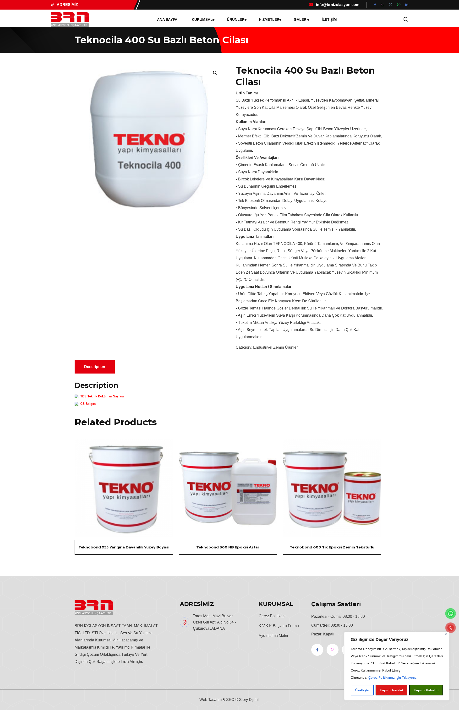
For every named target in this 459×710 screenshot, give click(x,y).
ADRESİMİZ (67, 5)
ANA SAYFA (167, 19)
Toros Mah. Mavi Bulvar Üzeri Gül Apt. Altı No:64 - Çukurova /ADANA (214, 622)
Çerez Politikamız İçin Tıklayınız (392, 677)
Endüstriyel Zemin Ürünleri (276, 347)
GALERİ (300, 19)
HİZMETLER (269, 19)
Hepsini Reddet (391, 690)
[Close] (446, 634)
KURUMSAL (202, 19)
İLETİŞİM (329, 19)
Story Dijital (249, 700)
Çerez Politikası (272, 616)
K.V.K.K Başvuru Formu (279, 626)
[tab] (95, 367)
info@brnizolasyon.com (337, 5)
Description (94, 367)
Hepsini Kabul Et (426, 690)
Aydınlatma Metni (273, 636)
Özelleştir (362, 690)
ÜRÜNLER (236, 19)
